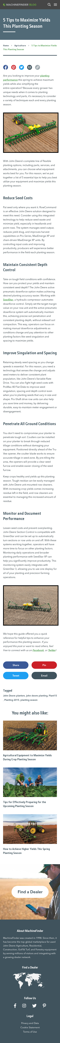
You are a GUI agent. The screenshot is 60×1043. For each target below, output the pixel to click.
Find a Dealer (30, 891)
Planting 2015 (11, 699)
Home (6, 45)
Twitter (52, 650)
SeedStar (8, 299)
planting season (29, 699)
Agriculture (20, 45)
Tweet (15, 675)
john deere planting (37, 695)
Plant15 (53, 695)
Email (44, 675)
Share (16, 665)
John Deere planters (14, 695)
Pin (44, 665)
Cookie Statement (30, 1027)
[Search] (49, 4)
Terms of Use (30, 1031)
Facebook (38, 650)
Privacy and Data (30, 1023)
